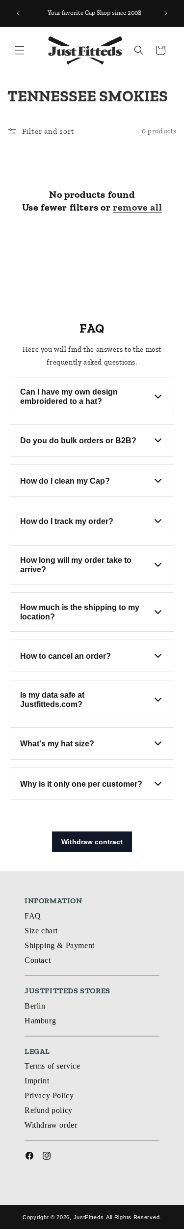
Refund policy (49, 1110)
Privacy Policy (49, 1095)
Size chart (41, 930)
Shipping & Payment (60, 945)
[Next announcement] (166, 13)
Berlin (35, 1006)
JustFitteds (89, 1217)
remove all (137, 207)
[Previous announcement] (18, 13)
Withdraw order (51, 1125)
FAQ (33, 916)
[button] (19, 50)
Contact (38, 960)
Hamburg (40, 1020)
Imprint (37, 1080)
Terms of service (52, 1066)
